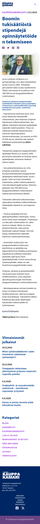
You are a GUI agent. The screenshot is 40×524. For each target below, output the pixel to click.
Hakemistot (8, 427)
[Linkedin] (18, 47)
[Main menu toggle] (35, 4)
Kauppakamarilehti (14, 12)
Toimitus (20, 500)
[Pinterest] (13, 47)
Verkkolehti (9, 456)
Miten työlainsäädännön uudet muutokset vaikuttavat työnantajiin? (18, 354)
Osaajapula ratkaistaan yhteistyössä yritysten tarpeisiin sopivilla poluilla (19, 371)
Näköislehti (20, 495)
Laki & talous (10, 435)
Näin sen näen (10, 443)
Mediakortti (20, 502)
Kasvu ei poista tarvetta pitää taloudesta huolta (17, 403)
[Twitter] (8, 47)
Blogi (5, 423)
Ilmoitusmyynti (20, 498)
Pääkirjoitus (9, 447)
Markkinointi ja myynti (15, 439)
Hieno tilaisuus (20, 504)
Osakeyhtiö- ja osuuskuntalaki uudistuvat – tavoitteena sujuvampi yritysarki (18, 388)
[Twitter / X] (23, 508)
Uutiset (6, 452)
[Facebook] (3, 47)
